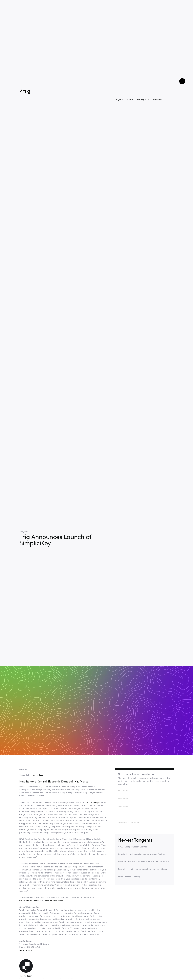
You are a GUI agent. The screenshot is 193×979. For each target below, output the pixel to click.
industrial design (92, 802)
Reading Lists (143, 99)
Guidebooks (158, 99)
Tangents (119, 99)
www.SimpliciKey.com (54, 900)
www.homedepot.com (29, 900)
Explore (130, 99)
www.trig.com (25, 950)
